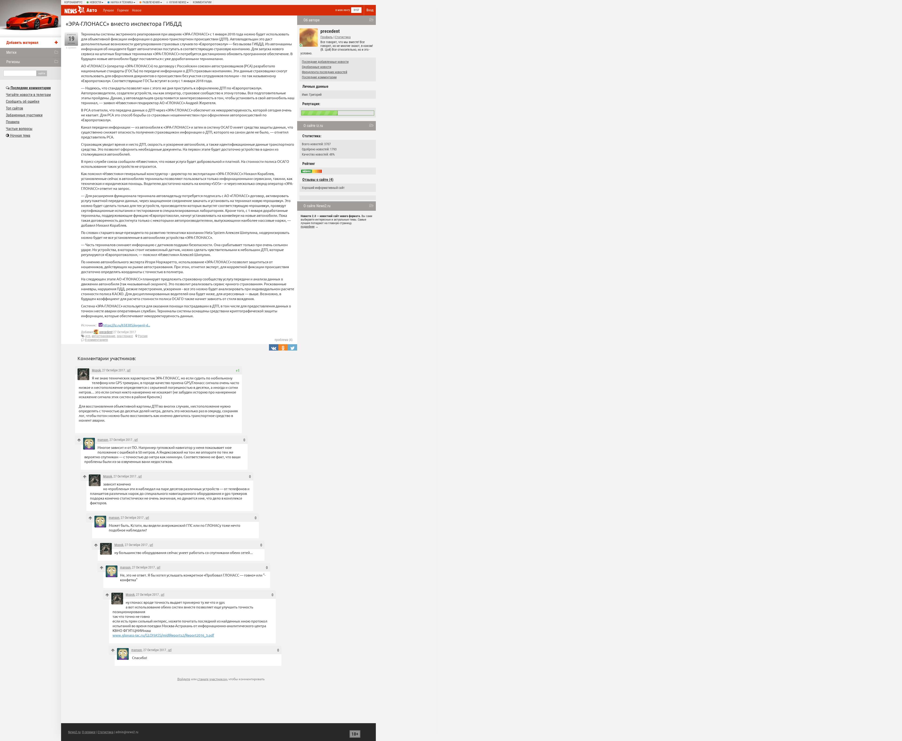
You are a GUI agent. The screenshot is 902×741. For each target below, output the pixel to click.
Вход (369, 10)
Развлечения (151, 2)
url (128, 370)
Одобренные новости (316, 67)
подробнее (308, 226)
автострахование (103, 336)
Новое (136, 10)
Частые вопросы (19, 128)
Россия (143, 336)
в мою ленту (342, 10)
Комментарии (202, 2)
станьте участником (212, 679)
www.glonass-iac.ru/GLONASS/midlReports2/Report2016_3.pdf (163, 635)
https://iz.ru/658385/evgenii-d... (126, 325)
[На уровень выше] (79, 440)
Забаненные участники (24, 115)
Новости (95, 2)
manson (102, 440)
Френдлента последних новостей (324, 72)
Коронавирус (73, 2)
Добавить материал (22, 42)
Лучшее (108, 10)
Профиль (326, 37)
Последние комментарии (319, 77)
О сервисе (89, 732)
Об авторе (311, 20)
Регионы (13, 62)
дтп (87, 336)
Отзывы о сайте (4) (317, 179)
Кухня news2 (177, 2)
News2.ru (74, 732)
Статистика (343, 37)
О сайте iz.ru (313, 125)
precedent (106, 332)
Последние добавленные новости (325, 62)
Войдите (183, 679)
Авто (91, 10)
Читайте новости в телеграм (28, 94)
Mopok (96, 370)
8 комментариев (96, 340)
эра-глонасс (125, 336)
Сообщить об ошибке (22, 101)
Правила (12, 122)
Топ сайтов (14, 108)
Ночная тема (19, 135)
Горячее (123, 10)
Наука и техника (122, 2)
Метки (11, 52)
